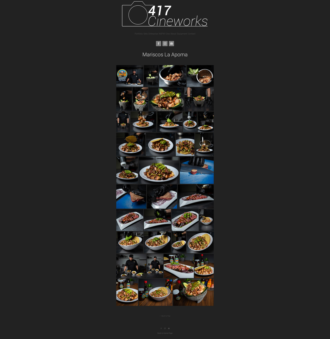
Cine (168, 33)
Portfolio (139, 33)
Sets (146, 33)
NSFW (162, 33)
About (173, 33)
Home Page (168, 333)
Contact (191, 33)
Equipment (182, 33)
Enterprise (153, 33)
